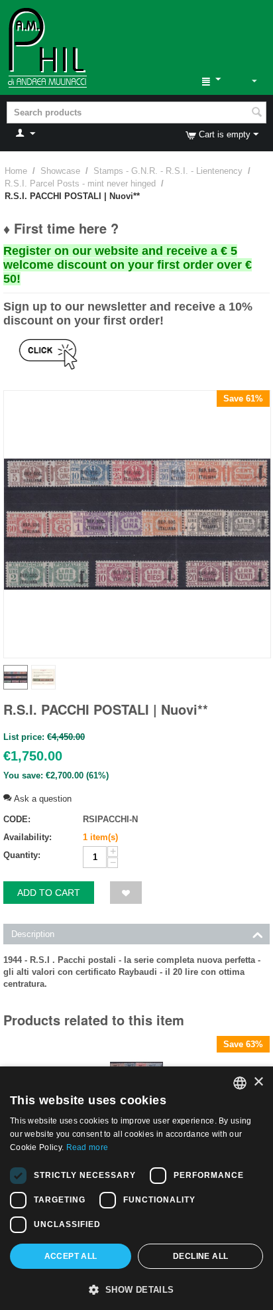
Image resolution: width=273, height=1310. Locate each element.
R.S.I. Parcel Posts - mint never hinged (80, 183)
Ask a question (41, 799)
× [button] (258, 1082)
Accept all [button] (70, 1256)
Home (16, 171)
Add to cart (48, 892)
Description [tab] (32, 934)
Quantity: (21, 855)
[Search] (256, 113)
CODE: (16, 819)
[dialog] (136, 1188)
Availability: (27, 837)
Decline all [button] (200, 1256)
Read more (87, 1147)
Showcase (60, 171)
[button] (136, 1289)
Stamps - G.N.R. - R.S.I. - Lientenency (168, 171)
